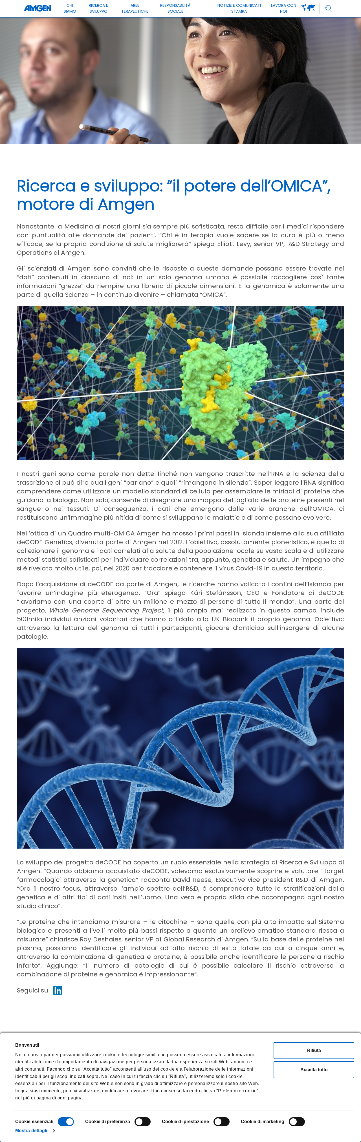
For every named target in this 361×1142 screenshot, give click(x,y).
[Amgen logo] (37, 8)
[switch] (143, 1121)
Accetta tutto (314, 1069)
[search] (329, 8)
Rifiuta (314, 1050)
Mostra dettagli (31, 1130)
